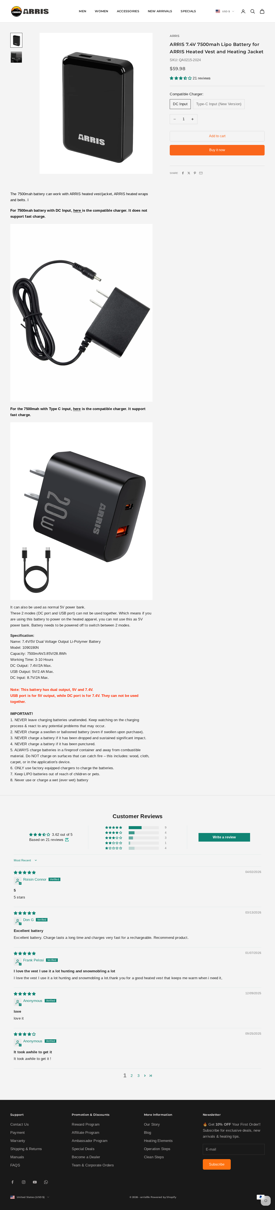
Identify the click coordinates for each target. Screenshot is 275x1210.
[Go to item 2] (16, 57)
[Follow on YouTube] (35, 1182)
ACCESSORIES (128, 11)
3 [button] (138, 1076)
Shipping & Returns (26, 1149)
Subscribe (217, 1164)
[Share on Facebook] (183, 173)
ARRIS (174, 36)
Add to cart (217, 136)
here (77, 210)
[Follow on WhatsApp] (46, 1182)
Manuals (17, 1157)
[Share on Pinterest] (195, 173)
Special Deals (83, 1149)
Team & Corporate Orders (93, 1165)
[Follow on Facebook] (12, 1182)
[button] (181, 78)
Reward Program (85, 1124)
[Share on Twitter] (189, 173)
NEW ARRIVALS (160, 11)
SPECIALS (188, 11)
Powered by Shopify (163, 1197)
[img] (25, 873)
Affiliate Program (85, 1133)
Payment (17, 1133)
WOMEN (101, 11)
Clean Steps (154, 1157)
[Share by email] (201, 173)
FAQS (15, 1165)
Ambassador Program (89, 1141)
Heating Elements (158, 1141)
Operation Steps (157, 1149)
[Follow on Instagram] (23, 1182)
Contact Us (19, 1124)
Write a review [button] (224, 837)
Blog (147, 1133)
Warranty (17, 1141)
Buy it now (217, 150)
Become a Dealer (86, 1157)
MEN (82, 11)
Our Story (152, 1124)
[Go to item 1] (16, 40)
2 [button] (132, 1076)
